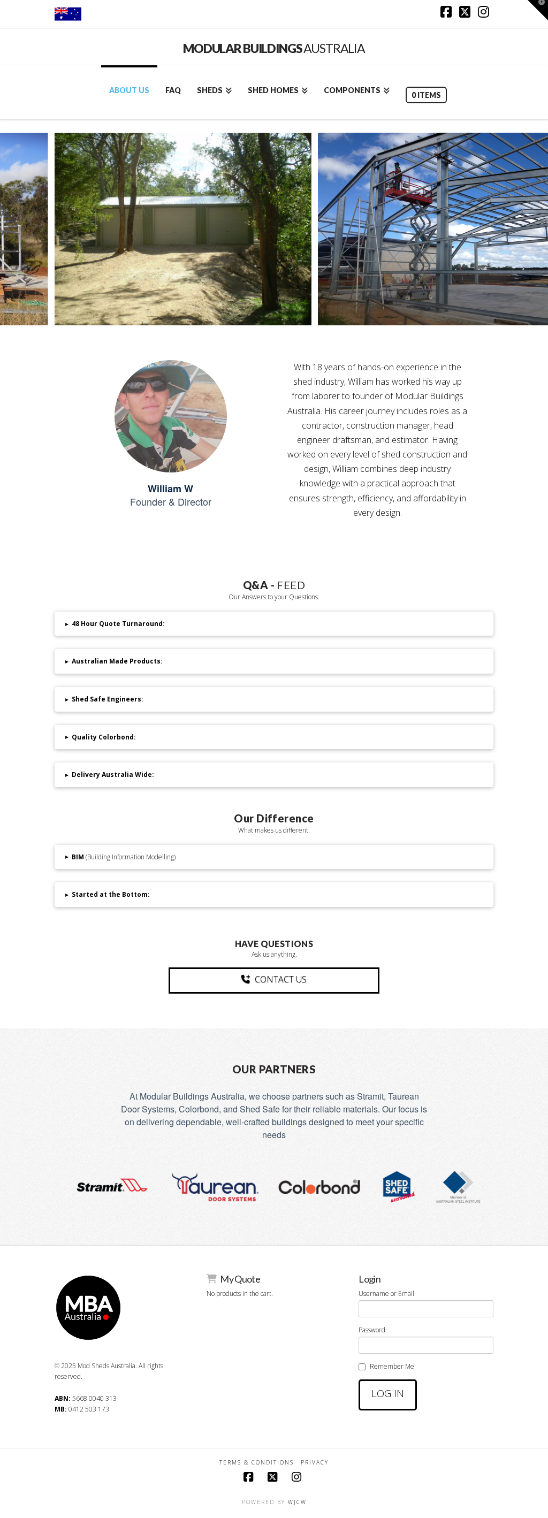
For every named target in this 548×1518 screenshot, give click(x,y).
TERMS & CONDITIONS (256, 1462)
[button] (274, 624)
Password (372, 1329)
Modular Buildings (274, 48)
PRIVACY (315, 1462)
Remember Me (392, 1366)
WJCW (297, 1502)
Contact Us (281, 979)
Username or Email (386, 1293)
